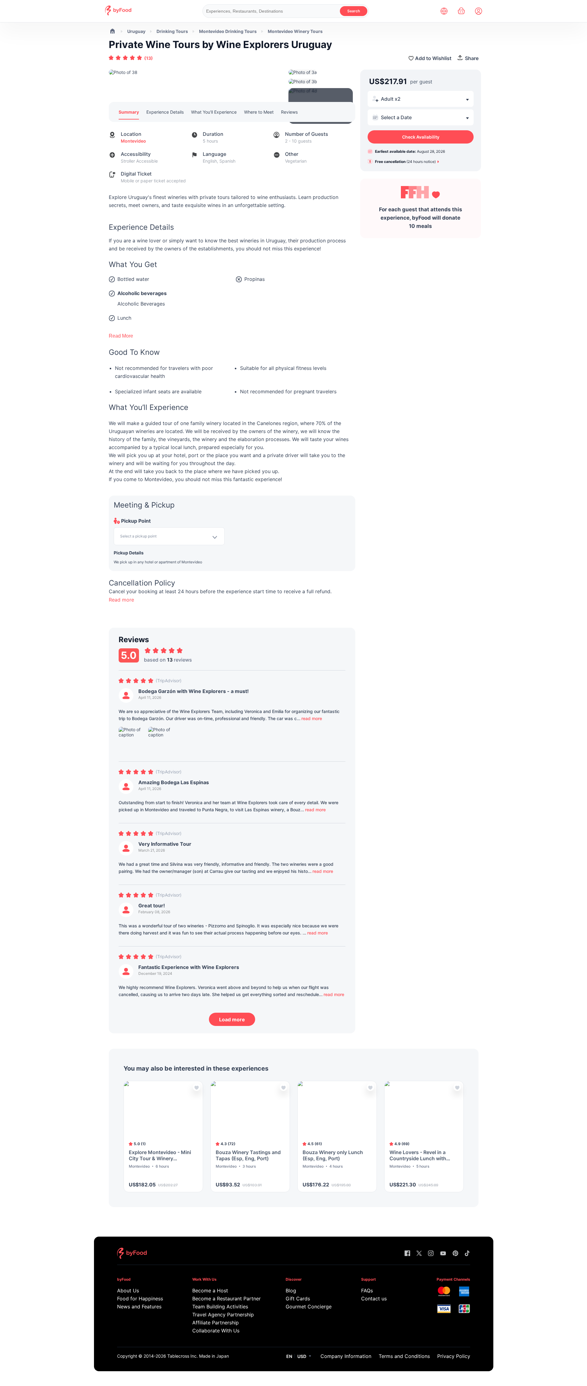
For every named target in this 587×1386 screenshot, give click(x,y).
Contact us (374, 1298)
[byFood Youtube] (443, 1254)
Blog (291, 1290)
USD (301, 1356)
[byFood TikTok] (467, 1253)
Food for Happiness (140, 1298)
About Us (128, 1290)
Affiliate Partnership (215, 1322)
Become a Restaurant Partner (226, 1298)
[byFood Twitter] (419, 1253)
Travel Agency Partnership (223, 1314)
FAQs (367, 1290)
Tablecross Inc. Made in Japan (198, 1356)
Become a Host (210, 1290)
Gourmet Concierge (309, 1306)
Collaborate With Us (215, 1330)
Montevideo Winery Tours (295, 31)
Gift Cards (298, 1298)
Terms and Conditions (404, 1356)
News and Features (139, 1306)
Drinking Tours (172, 31)
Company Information (345, 1356)
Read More (121, 335)
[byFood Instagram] (430, 1254)
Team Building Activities (220, 1306)
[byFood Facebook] (407, 1254)
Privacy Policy (453, 1356)
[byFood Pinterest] (455, 1254)
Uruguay (136, 31)
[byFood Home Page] (118, 13)
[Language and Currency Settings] (444, 11)
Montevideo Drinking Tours (228, 31)
